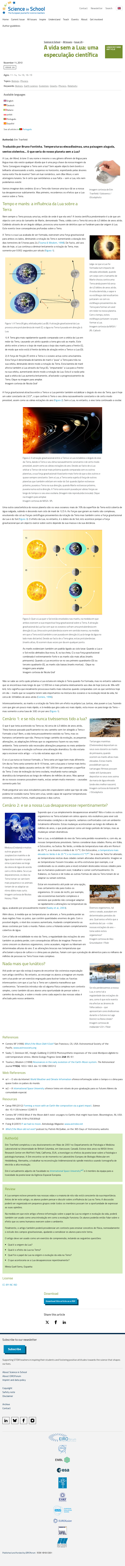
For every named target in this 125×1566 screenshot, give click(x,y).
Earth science (31, 86)
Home (5, 19)
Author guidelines (11, 26)
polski (9, 114)
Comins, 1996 (45, 697)
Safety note (8, 1392)
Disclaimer (7, 1396)
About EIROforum (11, 1376)
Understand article (114, 48)
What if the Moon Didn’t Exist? (39, 1044)
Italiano (9, 109)
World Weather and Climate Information (50, 1079)
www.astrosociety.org (24, 1047)
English (9, 100)
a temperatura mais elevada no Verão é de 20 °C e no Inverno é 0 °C (78, 852)
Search (108, 8)
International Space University (29, 1088)
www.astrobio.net (73, 1124)
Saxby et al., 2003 (56, 908)
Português (11, 119)
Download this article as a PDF (60, 1301)
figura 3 (23, 519)
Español (10, 123)
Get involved (96, 19)
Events (75, 19)
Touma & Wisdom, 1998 (51, 242)
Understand (54, 19)
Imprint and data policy (14, 1380)
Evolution (44, 86)
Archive (6, 1404)
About (84, 19)
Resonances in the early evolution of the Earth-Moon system (64, 1062)
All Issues (32, 19)
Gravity (53, 86)
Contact (83, 8)
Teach (66, 19)
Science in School (52, 42)
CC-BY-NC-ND (9, 1284)
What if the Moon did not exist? (20, 1129)
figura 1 (49, 250)
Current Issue (18, 19)
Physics (24, 81)
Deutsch (10, 105)
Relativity (72, 86)
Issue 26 (78, 42)
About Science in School (14, 1372)
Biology (15, 81)
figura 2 (58, 400)
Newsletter (96, 8)
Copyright (7, 1388)
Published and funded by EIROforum (19, 1552)
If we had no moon (31, 1124)
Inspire (42, 19)
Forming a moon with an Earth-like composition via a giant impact (58, 1105)
